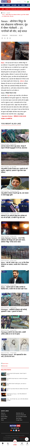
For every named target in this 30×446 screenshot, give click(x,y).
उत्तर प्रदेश (14, 5)
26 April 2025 (13, 307)
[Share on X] (5, 38)
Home (4, 12)
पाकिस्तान (22, 81)
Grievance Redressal (21, 414)
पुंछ (8, 95)
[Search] (25, 2)
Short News (18, 418)
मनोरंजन (23, 5)
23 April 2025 (13, 352)
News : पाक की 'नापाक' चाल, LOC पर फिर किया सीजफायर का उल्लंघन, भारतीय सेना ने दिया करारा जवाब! (15, 264)
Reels (2, 420)
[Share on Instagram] (7, 38)
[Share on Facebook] (2, 38)
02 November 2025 (14, 213)
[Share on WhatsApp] (10, 38)
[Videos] (15, 441)
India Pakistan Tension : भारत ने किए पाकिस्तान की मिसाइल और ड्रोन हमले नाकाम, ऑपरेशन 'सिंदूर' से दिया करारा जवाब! (13, 240)
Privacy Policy (4, 416)
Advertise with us (20, 413)
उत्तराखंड (8, 5)
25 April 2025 (13, 330)
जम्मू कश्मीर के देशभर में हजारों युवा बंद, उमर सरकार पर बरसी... (16, 384)
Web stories (4, 418)
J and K (8, 12)
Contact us (3, 414)
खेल (19, 5)
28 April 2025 (13, 285)
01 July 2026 (13, 166)
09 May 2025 (13, 236)
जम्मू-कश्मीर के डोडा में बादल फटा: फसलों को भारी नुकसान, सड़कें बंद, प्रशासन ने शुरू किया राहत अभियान (14, 170)
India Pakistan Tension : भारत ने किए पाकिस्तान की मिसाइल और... (16, 394)
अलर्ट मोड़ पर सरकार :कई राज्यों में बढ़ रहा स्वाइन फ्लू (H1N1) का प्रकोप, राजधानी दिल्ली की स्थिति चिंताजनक (17, 9)
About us (3, 413)
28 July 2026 (13, 144)
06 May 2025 (13, 260)
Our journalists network (21, 416)
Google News (19, 420)
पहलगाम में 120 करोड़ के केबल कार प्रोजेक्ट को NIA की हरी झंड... (17, 389)
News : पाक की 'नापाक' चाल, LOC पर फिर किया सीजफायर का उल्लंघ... (17, 399)
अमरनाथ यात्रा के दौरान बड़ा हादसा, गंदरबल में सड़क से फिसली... (16, 374)
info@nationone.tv (22, 437)
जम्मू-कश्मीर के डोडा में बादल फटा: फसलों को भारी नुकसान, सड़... (17, 379)
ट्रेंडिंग (3, 5)
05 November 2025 (14, 191)
